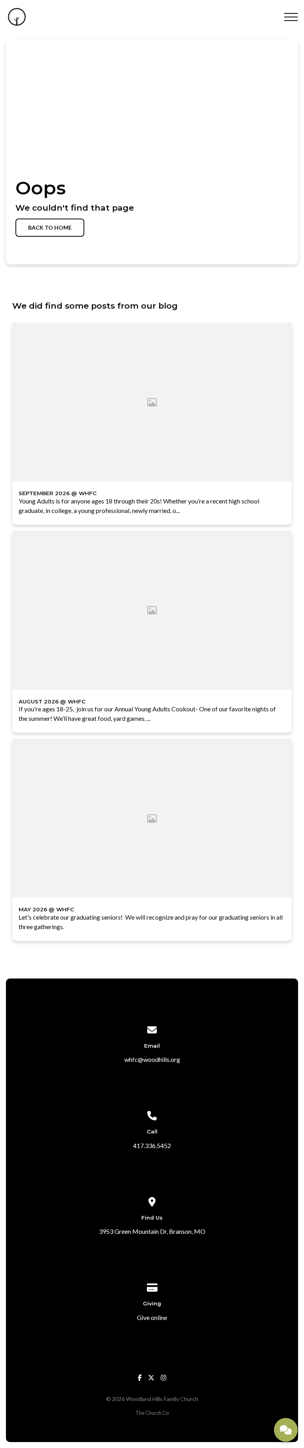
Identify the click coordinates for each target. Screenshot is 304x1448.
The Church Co (152, 1413)
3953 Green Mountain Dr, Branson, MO (152, 1231)
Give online (152, 1317)
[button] (291, 17)
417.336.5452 (152, 1145)
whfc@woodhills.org (152, 1059)
